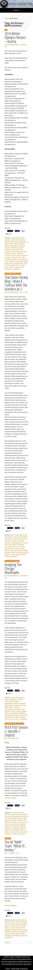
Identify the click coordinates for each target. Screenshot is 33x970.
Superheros (15, 935)
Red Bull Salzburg (16, 261)
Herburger (14, 247)
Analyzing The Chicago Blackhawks (13, 568)
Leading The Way (10, 711)
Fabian (16, 244)
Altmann (7, 240)
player (7, 830)
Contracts (8, 541)
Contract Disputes (20, 539)
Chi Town (19, 699)
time (21, 832)
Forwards (13, 246)
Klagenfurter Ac (17, 249)
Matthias (17, 251)
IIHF (6, 30)
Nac (17, 546)
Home (7, 18)
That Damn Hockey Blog (13, 273)
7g (10, 697)
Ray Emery (16, 717)
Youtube (13, 834)
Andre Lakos (15, 240)
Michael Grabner (17, 253)
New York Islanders (21, 550)
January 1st (15, 822)
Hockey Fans (22, 820)
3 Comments (14, 556)
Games (11, 707)
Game (6, 707)
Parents (7, 554)
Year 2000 (18, 554)
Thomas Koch (14, 265)
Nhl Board (20, 931)
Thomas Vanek (13, 267)
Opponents (21, 713)
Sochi (11, 263)
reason (22, 717)
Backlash (15, 814)
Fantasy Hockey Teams (12, 922)
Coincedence (9, 703)
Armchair (8, 814)
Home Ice (8, 928)
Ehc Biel (10, 244)
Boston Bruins (23, 537)
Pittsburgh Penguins (19, 828)
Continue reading (11, 798)
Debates (7, 543)
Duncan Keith (18, 705)
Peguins (23, 826)
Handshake (13, 820)
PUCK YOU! (20, 723)
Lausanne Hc (9, 251)
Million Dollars (10, 546)
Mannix (14, 931)
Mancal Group (16, 930)
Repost (7, 832)
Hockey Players (10, 926)
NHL (24, 822)
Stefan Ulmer (18, 263)
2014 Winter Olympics (17, 238)
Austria (22, 240)
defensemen (22, 242)
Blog (15, 537)
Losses (18, 711)
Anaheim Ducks (19, 697)
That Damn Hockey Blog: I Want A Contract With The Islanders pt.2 (16, 283)
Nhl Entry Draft (10, 552)
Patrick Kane (9, 715)
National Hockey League (13, 255)
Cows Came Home (18, 541)
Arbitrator (23, 535)
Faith (21, 543)
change (7, 816)
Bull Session (23, 814)
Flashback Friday (11, 723)
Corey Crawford (19, 703)
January (7, 822)
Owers (17, 933)
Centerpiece (9, 539)
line (21, 822)
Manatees (8, 930)
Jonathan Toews (19, 709)
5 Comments (23, 719)
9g (13, 697)
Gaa (24, 705)
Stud (12, 554)
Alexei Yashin (14, 535)
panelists (16, 826)
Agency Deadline (18, 812)
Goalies (20, 246)
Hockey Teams (21, 926)
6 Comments (21, 834)
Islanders (20, 545)
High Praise (23, 924)
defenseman (14, 816)
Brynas (14, 242)
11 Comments (16, 269)
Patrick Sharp (18, 715)
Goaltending (9, 709)
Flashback (8, 818)
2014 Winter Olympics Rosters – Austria (15, 37)
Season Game (14, 832)
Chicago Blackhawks (12, 561)
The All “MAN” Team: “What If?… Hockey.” (16, 845)
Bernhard (8, 242)
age (11, 812)
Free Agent (12, 545)
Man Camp (14, 928)
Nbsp (11, 550)
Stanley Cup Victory (12, 719)
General (8, 838)
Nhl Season (13, 713)
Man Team (21, 928)
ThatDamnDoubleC (13, 44)
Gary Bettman (13, 924)
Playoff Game (14, 830)
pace (10, 826)
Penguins (8, 828)
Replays (23, 830)
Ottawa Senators (22, 552)
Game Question (17, 818)
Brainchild (13, 920)
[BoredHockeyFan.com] (16, 4)
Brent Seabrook (10, 699)
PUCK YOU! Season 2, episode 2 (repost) (16, 731)
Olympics (15, 259)
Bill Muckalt (9, 537)
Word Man (23, 935)
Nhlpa (13, 933)
